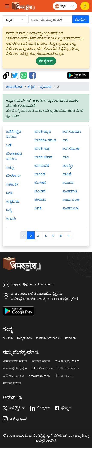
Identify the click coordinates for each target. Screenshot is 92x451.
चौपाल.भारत (63, 376)
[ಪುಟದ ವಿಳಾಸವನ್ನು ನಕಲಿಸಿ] (6, 75)
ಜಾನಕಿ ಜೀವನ (43, 157)
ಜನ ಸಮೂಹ (71, 148)
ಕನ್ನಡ (31, 86)
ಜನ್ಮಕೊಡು (12, 201)
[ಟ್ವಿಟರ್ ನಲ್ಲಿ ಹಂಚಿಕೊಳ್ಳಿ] (15, 75)
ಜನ (65, 140)
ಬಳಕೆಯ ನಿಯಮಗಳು (48, 338)
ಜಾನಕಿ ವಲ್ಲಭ (42, 131)
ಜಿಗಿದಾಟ (40, 199)
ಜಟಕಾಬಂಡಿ (71, 208)
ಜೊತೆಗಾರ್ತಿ (13, 175)
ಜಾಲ (66, 157)
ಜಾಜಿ (9, 192)
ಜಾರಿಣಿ (67, 174)
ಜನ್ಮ (8, 209)
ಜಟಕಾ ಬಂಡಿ (71, 199)
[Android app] (18, 310)
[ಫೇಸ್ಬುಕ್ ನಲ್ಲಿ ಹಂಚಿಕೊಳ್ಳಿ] (32, 75)
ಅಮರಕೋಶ (14, 86)
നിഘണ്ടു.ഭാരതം (42, 368)
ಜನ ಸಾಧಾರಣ (72, 131)
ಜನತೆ (38, 208)
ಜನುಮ (11, 218)
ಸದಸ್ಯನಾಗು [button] (46, 61)
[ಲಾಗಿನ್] (84, 6)
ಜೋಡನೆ (40, 191)
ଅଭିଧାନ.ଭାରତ (69, 368)
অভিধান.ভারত (13, 376)
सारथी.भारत (12, 383)
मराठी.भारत (41, 361)
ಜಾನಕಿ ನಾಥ (42, 148)
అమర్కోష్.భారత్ (67, 361)
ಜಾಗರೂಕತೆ (41, 165)
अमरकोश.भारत (15, 361)
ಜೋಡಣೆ (40, 182)
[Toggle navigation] (7, 6)
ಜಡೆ (8, 145)
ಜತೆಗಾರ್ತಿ (12, 184)
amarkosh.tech (39, 376)
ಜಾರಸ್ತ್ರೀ (68, 165)
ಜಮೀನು (68, 182)
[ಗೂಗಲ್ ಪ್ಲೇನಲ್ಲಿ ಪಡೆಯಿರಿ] (78, 75)
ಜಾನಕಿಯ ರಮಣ (45, 140)
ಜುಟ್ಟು (10, 167)
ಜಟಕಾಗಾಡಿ (70, 191)
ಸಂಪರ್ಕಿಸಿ (70, 338)
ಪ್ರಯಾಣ (46, 86)
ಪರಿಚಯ (8, 338)
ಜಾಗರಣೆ (39, 174)
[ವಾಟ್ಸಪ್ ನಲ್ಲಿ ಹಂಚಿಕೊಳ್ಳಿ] (24, 75)
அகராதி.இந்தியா (15, 368)
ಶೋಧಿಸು (81, 19)
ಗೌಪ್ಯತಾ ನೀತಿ (24, 338)
